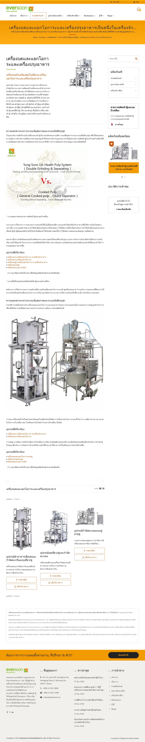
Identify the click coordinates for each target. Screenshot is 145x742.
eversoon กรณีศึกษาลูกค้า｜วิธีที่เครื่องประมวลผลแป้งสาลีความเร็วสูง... (89, 688)
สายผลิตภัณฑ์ (37, 15)
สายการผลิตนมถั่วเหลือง (70, 634)
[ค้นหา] (111, 2)
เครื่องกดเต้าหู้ (96, 634)
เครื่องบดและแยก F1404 (17, 462)
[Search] (136, 59)
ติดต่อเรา (21, 637)
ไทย (137, 2)
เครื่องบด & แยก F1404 (17, 268)
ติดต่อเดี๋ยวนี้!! (123, 655)
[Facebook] (7, 712)
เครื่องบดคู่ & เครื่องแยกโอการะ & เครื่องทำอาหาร (27, 262)
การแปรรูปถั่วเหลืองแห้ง (84, 634)
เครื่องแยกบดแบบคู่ (15, 459)
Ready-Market (134, 738)
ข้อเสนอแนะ (89, 15)
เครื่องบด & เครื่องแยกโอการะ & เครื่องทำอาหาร (27, 257)
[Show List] (103, 488)
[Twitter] (10, 712)
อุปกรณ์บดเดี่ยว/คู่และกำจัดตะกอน (55, 554)
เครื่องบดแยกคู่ (13, 265)
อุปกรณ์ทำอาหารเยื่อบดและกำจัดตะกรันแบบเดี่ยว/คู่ (21, 558)
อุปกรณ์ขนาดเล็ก (55, 15)
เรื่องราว (23, 15)
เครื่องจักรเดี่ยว (73, 15)
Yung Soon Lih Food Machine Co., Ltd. (32, 738)
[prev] (8, 482)
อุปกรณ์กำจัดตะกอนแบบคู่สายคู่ (88, 532)
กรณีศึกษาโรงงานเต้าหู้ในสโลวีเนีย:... (89, 700)
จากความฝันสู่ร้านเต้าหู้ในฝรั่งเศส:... (88, 710)
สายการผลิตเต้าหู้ (57, 634)
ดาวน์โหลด (119, 124)
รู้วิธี (101, 15)
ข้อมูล (110, 15)
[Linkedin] (12, 712)
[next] (102, 482)
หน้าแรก (13, 15)
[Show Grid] (100, 488)
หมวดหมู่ (42, 37)
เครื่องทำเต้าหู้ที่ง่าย (45, 634)
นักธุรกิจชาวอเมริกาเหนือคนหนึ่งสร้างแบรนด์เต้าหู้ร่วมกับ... (89, 720)
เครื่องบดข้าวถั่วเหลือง (107, 634)
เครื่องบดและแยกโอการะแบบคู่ (20, 456)
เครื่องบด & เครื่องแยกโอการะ (19, 260)
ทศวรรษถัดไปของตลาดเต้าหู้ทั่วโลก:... (89, 677)
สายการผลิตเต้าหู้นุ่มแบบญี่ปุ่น (68, 37)
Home (35, 37)
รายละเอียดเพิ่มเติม (123, 209)
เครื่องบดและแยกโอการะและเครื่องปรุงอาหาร (96, 37)
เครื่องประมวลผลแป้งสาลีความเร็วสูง (125, 634)
